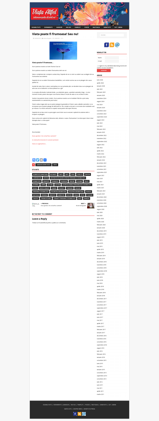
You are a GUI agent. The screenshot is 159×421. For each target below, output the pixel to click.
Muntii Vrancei (44, 188)
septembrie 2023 (102, 117)
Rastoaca (36, 195)
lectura (50, 185)
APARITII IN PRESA (89, 409)
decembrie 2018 (101, 262)
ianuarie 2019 (101, 258)
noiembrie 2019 (101, 234)
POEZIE (86, 27)
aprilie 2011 (100, 391)
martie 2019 (100, 252)
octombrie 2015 (101, 360)
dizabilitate (37, 181)
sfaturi (69, 195)
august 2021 (100, 175)
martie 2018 (100, 289)
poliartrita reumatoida (58, 191)
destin (46, 178)
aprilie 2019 (100, 249)
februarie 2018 (101, 292)
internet (36, 185)
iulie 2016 (100, 351)
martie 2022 (100, 154)
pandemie (70, 188)
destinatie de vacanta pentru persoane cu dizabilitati (68, 178)
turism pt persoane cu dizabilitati (64, 198)
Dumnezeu (55, 181)
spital (82, 195)
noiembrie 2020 (101, 200)
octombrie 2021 (101, 169)
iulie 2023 (100, 123)
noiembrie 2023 (101, 111)
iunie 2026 (100, 80)
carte (61, 174)
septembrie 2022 (102, 141)
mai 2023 (99, 126)
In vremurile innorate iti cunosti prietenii (45, 140)
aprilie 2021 (100, 185)
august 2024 (100, 101)
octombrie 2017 (101, 305)
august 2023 (100, 120)
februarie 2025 (101, 92)
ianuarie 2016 (101, 357)
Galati (87, 181)
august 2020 (100, 209)
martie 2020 (100, 222)
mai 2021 (99, 181)
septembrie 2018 (102, 271)
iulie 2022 (100, 148)
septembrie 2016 (102, 345)
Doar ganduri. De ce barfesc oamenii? (44, 136)
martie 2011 (100, 394)
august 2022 (100, 144)
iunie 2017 (100, 317)
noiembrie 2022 (101, 138)
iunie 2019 (100, 243)
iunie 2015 (100, 363)
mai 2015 (99, 366)
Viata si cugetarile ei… (39, 144)
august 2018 (100, 274)
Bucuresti (53, 174)
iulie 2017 (100, 314)
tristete (35, 198)
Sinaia (76, 195)
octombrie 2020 (101, 203)
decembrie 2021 (101, 163)
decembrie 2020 (101, 197)
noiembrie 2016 (101, 339)
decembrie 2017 (101, 299)
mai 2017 (99, 320)
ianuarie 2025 (101, 95)
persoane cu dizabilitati (40, 191)
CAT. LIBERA (118, 27)
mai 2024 (99, 104)
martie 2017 (100, 326)
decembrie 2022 (101, 135)
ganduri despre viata (43, 165)
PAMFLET (78, 27)
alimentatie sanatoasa (40, 174)
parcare (77, 188)
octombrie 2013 (101, 379)
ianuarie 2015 (101, 369)
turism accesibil (46, 198)
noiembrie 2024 (101, 98)
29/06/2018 (38, 38)
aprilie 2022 (100, 151)
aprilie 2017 (100, 323)
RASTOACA (96, 27)
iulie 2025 (100, 89)
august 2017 (100, 311)
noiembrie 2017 (101, 302)
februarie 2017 (101, 329)
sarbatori (61, 195)
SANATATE (107, 27)
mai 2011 (99, 388)
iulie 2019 (100, 240)
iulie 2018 (100, 277)
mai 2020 (99, 215)
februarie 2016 (101, 354)
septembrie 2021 (102, 172)
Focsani (79, 181)
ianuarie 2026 (101, 86)
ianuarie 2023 (101, 132)
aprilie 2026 (100, 83)
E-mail (100, 61)
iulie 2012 (100, 382)
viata (55, 165)
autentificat (43, 223)
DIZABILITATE (36, 27)
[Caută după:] (111, 35)
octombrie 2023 (101, 114)
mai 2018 (99, 283)
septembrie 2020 (102, 206)
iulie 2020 (100, 212)
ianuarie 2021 (101, 194)
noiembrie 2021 (101, 166)
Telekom (89, 195)
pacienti (61, 188)
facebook (64, 181)
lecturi (57, 185)
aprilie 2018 (100, 286)
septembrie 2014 (102, 376)
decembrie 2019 (101, 231)
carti (67, 174)
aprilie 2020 (100, 218)
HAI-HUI (68, 27)
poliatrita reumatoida (76, 191)
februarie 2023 (101, 129)
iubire (43, 185)
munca (35, 188)
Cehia (72, 174)
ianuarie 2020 (101, 228)
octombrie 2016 (101, 342)
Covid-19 (79, 174)
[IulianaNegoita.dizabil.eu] (79, 24)
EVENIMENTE (48, 27)
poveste (88, 191)
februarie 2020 (101, 225)
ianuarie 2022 (101, 160)
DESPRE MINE (77, 409)
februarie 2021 (101, 191)
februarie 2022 (101, 157)
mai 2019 (99, 246)
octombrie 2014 (101, 373)
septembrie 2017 (102, 308)
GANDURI (59, 27)
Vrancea (86, 198)
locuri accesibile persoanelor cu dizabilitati (76, 185)
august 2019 (100, 237)
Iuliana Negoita (47, 38)
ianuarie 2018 (101, 295)
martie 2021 (100, 188)
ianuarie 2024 (101, 107)
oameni (54, 188)
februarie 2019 (101, 255)
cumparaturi (37, 178)
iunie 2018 (100, 280)
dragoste (46, 181)
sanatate (52, 195)
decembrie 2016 (101, 336)
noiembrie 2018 (101, 265)
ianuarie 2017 (101, 332)
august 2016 (100, 348)
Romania (44, 195)
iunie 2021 (100, 178)
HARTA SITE (67, 409)
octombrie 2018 (101, 268)
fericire (72, 181)
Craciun (87, 174)
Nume (100, 58)
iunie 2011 (100, 385)
